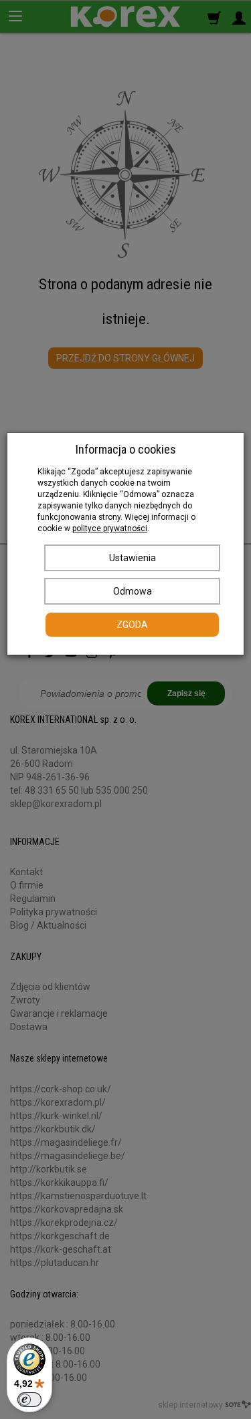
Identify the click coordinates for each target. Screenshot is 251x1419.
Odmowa (132, 591)
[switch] (29, 1399)
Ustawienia (132, 558)
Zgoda (132, 624)
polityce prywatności (109, 528)
